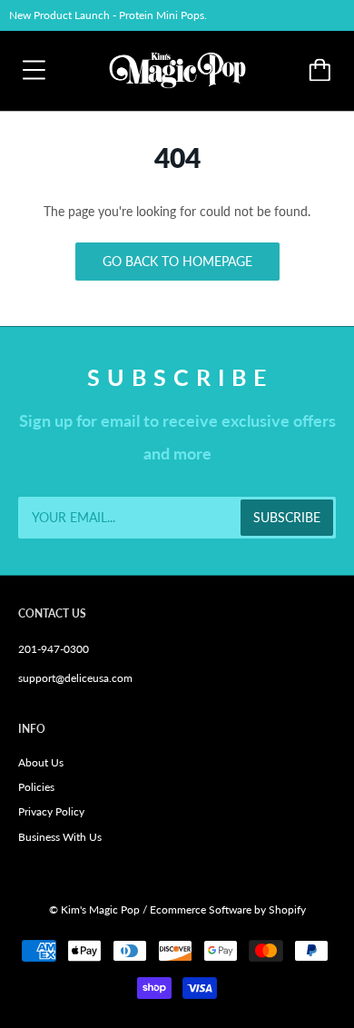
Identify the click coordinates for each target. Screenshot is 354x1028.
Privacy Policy (51, 811)
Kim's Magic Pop (100, 909)
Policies (36, 787)
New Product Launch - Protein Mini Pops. (108, 15)
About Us (41, 762)
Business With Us (60, 837)
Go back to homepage (177, 261)
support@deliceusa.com (75, 678)
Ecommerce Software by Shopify (228, 909)
